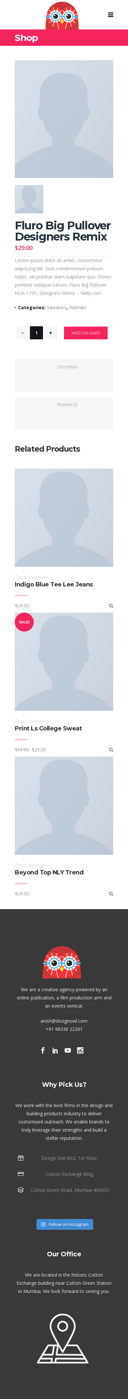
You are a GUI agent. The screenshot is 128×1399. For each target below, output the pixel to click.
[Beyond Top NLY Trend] (111, 893)
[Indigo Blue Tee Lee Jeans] (111, 605)
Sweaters (57, 307)
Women (77, 307)
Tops (20, 577)
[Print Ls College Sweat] (111, 749)
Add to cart (86, 333)
